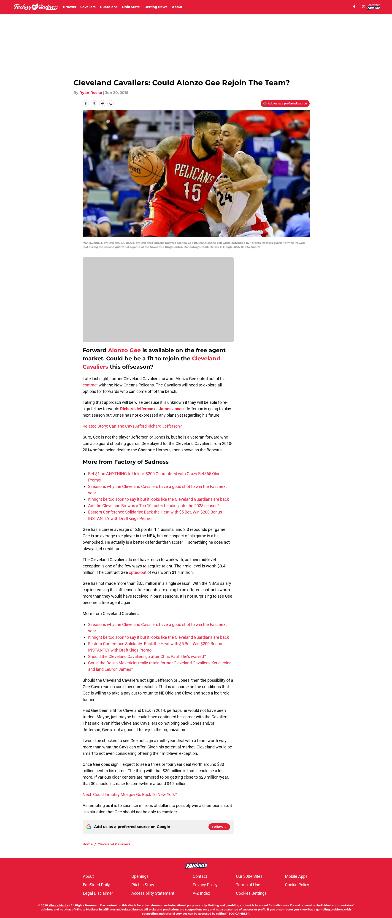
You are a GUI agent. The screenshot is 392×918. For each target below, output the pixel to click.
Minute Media (58, 905)
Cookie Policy (297, 884)
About (177, 7)
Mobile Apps (296, 876)
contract (91, 385)
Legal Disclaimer (98, 893)
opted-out (138, 572)
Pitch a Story (142, 884)
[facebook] (354, 6)
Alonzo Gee (124, 350)
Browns (69, 7)
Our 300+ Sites (249, 876)
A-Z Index (201, 893)
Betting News (155, 7)
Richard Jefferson (136, 408)
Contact (200, 876)
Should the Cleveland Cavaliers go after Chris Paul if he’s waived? (147, 656)
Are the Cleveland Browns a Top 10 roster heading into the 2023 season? (154, 505)
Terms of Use (248, 884)
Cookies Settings (251, 893)
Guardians (108, 7)
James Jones (171, 408)
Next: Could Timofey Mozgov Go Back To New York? (130, 794)
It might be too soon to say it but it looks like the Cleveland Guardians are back (158, 499)
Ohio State (131, 7)
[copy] (110, 103)
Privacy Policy (205, 884)
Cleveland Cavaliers (113, 844)
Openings (140, 876)
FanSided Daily (96, 884)
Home (88, 844)
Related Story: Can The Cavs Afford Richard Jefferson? (132, 426)
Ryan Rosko (90, 92)
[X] (363, 6)
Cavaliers (87, 7)
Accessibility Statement (152, 893)
